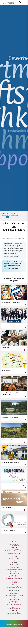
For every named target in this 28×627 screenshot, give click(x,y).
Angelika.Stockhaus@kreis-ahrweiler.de (14, 595)
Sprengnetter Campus (14, 549)
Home (8, 213)
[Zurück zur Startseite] (8, 2)
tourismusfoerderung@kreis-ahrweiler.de (14, 560)
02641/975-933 (15, 599)
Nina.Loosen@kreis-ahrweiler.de (14, 569)
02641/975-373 (15, 582)
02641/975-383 (15, 573)
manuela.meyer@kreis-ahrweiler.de (14, 578)
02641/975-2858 (16, 608)
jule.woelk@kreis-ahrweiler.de (14, 613)
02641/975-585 (15, 592)
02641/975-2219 (16, 555)
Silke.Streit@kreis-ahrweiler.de (14, 604)
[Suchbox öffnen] (20, 1)
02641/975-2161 (16, 564)
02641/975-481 (15, 545)
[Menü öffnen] (24, 2)
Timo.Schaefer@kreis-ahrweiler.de (14, 587)
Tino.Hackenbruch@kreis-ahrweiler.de (14, 550)
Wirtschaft (13, 213)
